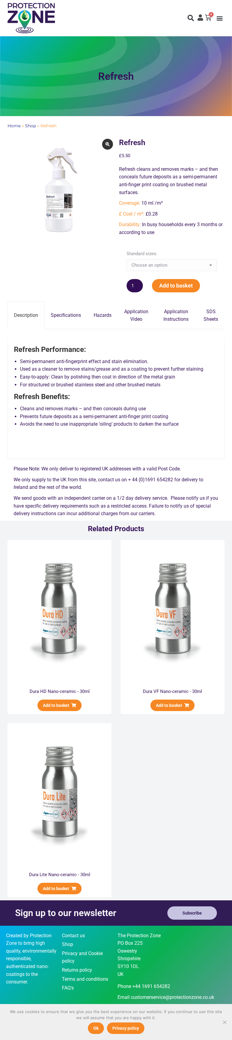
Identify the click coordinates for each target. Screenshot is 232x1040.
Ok (95, 1028)
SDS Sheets (211, 315)
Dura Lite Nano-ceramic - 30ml (59, 874)
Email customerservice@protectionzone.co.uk (166, 997)
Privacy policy (125, 1028)
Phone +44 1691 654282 (144, 986)
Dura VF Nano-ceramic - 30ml (172, 691)
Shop (30, 125)
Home (14, 125)
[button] (190, 18)
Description (26, 315)
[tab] (26, 315)
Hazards (102, 315)
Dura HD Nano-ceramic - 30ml (60, 691)
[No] (224, 1022)
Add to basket (176, 285)
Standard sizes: (142, 253)
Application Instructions (175, 315)
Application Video (136, 315)
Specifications (66, 315)
